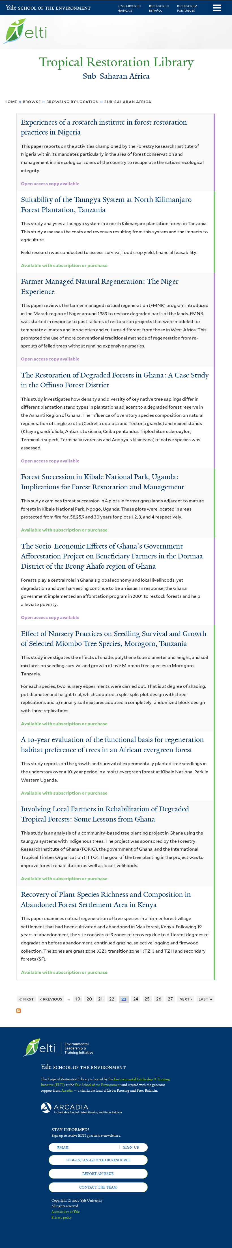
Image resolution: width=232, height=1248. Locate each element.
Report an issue (98, 1174)
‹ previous (51, 999)
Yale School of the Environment (20, 8)
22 (111, 999)
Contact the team (98, 1187)
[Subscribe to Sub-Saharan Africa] (18, 1009)
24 (135, 999)
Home (11, 101)
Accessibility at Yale (65, 1211)
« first (26, 999)
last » (205, 999)
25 (147, 999)
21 (100, 999)
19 (78, 999)
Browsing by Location (72, 101)
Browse (32, 101)
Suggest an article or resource (98, 1160)
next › (185, 999)
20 (89, 999)
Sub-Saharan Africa (127, 101)
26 (158, 999)
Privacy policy (61, 1217)
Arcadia (67, 1090)
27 (170, 999)
